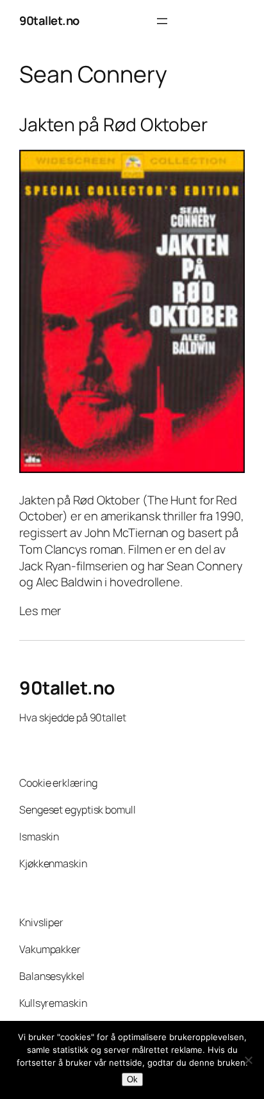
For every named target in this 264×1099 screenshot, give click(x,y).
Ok (132, 1079)
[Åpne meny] (162, 21)
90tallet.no (49, 20)
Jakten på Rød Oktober (113, 125)
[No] (248, 1060)
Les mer (40, 611)
